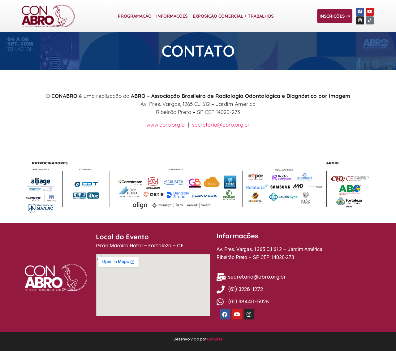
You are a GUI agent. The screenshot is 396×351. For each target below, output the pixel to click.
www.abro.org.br (166, 124)
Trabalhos (261, 16)
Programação (135, 16)
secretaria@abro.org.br (221, 124)
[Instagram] (360, 20)
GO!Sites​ (215, 339)
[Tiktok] (370, 20)
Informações (172, 16)
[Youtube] (370, 12)
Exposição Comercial (218, 16)
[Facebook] (360, 12)
